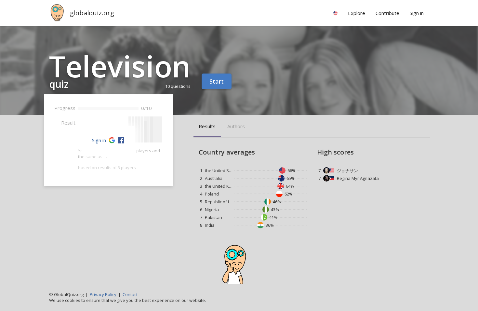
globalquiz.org (92, 12)
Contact (130, 294)
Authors (236, 126)
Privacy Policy (103, 294)
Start (216, 81)
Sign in (99, 140)
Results (207, 126)
